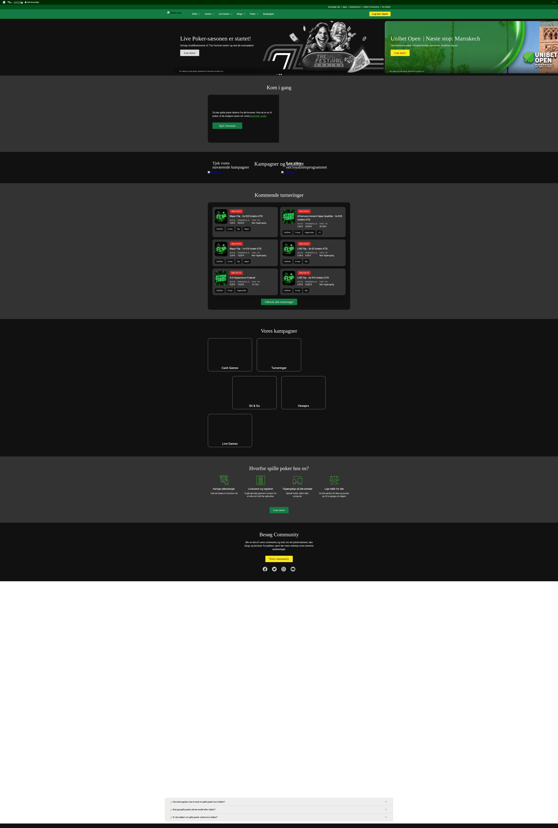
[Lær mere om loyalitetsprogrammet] (315, 172)
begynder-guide (258, 116)
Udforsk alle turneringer (279, 301)
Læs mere (279, 510)
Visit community (279, 558)
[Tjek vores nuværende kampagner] (242, 172)
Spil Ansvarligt (33, 2)
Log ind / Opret (380, 14)
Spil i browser (227, 125)
